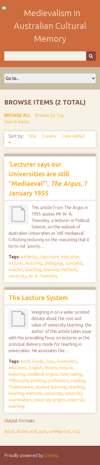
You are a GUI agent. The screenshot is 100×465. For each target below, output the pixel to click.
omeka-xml (59, 431)
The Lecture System (38, 297)
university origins (49, 399)
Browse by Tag (49, 115)
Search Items (16, 121)
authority (29, 256)
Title (33, 136)
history (50, 367)
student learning (50, 387)
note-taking (71, 374)
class (50, 361)
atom (9, 431)
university (18, 276)
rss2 (76, 431)
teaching (33, 269)
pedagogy (53, 263)
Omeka (51, 455)
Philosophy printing (27, 380)
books (38, 361)
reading (78, 380)
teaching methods (60, 269)
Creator (50, 136)
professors (58, 380)
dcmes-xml (26, 431)
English (35, 367)
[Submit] (91, 56)
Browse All (17, 115)
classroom (49, 256)
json (43, 431)
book (25, 361)
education (70, 256)
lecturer (16, 263)
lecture (66, 367)
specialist (73, 263)
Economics (67, 361)
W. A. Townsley (43, 276)
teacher (16, 269)
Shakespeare (21, 387)
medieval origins (42, 374)
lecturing (34, 263)
